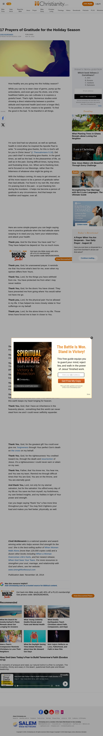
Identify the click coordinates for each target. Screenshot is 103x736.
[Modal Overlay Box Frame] (51, 368)
